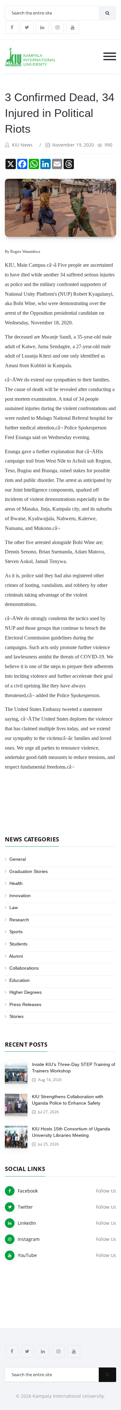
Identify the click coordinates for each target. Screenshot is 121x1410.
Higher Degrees (25, 992)
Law (13, 907)
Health (16, 883)
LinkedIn (27, 1223)
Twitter (25, 1207)
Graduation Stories (28, 871)
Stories (16, 1016)
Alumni (16, 956)
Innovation (20, 895)
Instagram (29, 1239)
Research (19, 919)
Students (18, 943)
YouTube (27, 1255)
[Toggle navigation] (109, 57)
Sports (16, 931)
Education (19, 980)
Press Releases (25, 1004)
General (17, 859)
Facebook (28, 1191)
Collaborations (24, 968)
